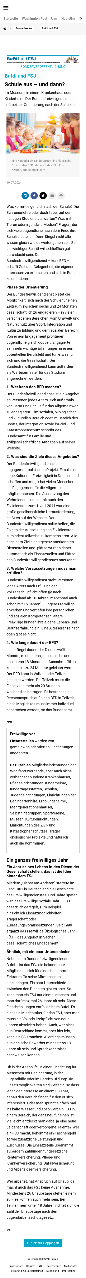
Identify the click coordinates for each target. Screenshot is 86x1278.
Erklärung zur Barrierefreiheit (27, 1270)
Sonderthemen (24, 28)
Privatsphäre (16, 1266)
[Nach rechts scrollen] (80, 18)
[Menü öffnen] (6, 8)
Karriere (30, 1266)
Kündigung (52, 1270)
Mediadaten (70, 1266)
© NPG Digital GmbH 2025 (43, 1258)
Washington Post (34, 19)
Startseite (10, 19)
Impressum (68, 1270)
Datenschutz (54, 1266)
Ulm (54, 19)
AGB (40, 1266)
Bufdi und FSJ (20, 76)
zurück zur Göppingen (43, 1243)
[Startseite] (4, 28)
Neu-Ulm (68, 19)
